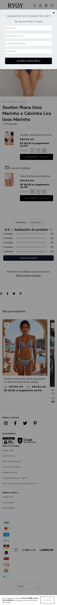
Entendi (47, 600)
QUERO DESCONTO (28, 61)
